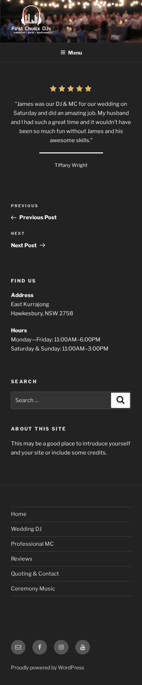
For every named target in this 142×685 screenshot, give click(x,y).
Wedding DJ (26, 529)
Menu (75, 52)
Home (19, 514)
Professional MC (32, 544)
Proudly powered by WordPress (47, 667)
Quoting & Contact (35, 573)
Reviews (21, 559)
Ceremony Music (33, 588)
